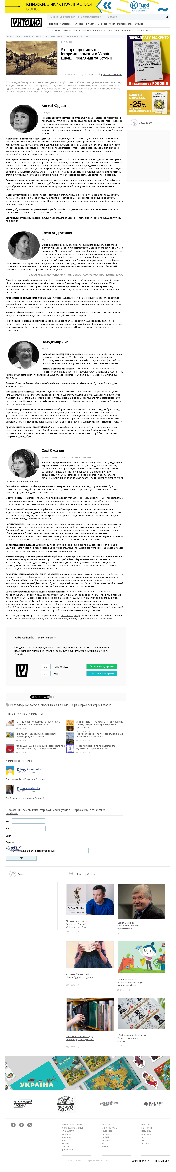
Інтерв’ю (91, 23)
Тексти (66, 1146)
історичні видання (50, 705)
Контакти (146, 1127)
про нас (145, 1124)
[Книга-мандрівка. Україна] (88, 1089)
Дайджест (107, 1133)
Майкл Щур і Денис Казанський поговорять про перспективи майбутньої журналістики (40, 747)
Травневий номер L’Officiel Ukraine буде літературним (79, 976)
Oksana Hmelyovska (30, 788)
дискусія (34, 705)
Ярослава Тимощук (111, 74)
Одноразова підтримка (102, 673)
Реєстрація (69, 16)
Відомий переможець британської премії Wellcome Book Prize (77, 924)
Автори (145, 1143)
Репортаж (78, 23)
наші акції (146, 1130)
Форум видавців (102, 705)
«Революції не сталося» (99, 618)
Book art (102, 23)
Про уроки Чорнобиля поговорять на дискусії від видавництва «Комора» (99, 735)
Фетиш (116, 30)
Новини (53, 23)
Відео (86, 30)
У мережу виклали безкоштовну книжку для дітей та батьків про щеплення (130, 984)
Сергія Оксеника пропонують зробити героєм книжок (128, 925)
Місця (112, 23)
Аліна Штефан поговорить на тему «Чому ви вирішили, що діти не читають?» (38, 723)
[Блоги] (12, 876)
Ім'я (7, 821)
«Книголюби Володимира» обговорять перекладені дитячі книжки (36, 735)
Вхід (55, 16)
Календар (65, 23)
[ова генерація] (148, 85)
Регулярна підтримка (102, 666)
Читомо (10, 36)
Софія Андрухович (81, 705)
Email (8, 828)
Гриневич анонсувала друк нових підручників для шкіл (80, 1038)
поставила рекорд (71, 615)
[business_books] (88, 12)
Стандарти (55, 30)
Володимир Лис (19, 705)
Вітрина (139, 23)
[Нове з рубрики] (71, 876)
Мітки (105, 1146)
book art (106, 1124)
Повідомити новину (90, 16)
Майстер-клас (124, 23)
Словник (67, 30)
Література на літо (100, 30)
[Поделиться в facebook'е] (49, 697)
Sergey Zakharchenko (30, 769)
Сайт (8, 835)
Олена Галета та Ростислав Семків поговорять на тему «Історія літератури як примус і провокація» (99, 724)
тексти (77, 30)
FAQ (143, 1140)
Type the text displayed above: (39, 850)
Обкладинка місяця (132, 30)
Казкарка (149, 30)
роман (65, 705)
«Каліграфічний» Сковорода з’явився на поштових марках (131, 1038)
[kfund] (148, 114)
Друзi (144, 1136)
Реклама (146, 1133)
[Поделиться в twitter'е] (52, 697)
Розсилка (112, 16)
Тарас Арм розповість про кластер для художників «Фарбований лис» (96, 747)
